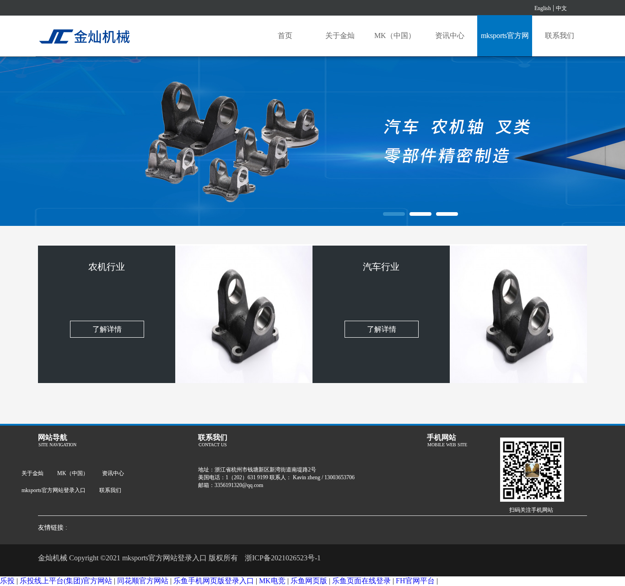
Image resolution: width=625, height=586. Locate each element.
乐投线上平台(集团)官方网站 (66, 581)
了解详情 (107, 329)
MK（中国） (394, 35)
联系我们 (559, 35)
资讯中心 (449, 35)
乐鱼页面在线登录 (361, 581)
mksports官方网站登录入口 (505, 44)
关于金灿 (340, 35)
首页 (285, 35)
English (542, 8)
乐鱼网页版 (309, 581)
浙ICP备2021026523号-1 (283, 558)
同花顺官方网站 (142, 581)
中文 (561, 8)
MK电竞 (272, 581)
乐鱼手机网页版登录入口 (213, 581)
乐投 (7, 581)
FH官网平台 (415, 581)
